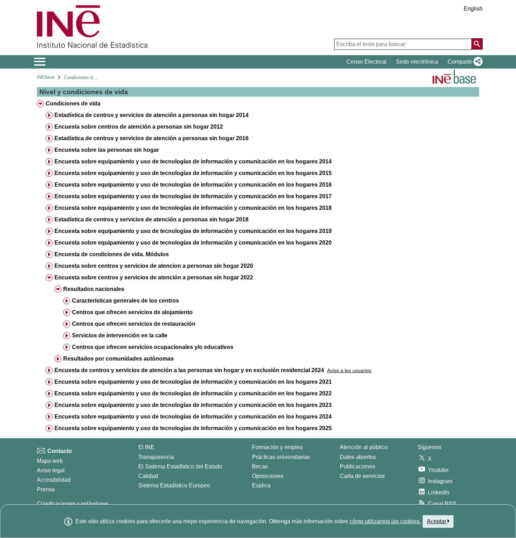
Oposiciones (267, 476)
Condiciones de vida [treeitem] (73, 103)
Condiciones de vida (84, 77)
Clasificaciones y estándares (72, 504)
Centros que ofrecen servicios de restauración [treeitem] (134, 324)
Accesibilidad (54, 480)
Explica (261, 485)
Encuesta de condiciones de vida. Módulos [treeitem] (111, 254)
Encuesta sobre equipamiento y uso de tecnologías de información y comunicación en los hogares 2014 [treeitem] (193, 161)
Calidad (148, 476)
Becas (260, 466)
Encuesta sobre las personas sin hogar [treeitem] (106, 150)
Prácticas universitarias (281, 457)
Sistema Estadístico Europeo (174, 485)
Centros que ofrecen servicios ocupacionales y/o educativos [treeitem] (152, 347)
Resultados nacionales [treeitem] (93, 289)
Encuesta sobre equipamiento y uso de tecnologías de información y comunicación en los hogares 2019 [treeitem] (193, 231)
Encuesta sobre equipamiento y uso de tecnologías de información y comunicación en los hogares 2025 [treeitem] (193, 428)
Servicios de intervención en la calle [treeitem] (119, 335)
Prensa (46, 489)
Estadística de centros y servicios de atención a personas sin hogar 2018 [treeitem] (151, 219)
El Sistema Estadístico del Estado (180, 466)
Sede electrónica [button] (417, 62)
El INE (146, 447)
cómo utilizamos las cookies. (385, 521)
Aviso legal (51, 470)
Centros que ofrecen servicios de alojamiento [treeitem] (132, 312)
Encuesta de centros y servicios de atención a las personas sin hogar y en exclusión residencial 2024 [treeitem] (189, 370)
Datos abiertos (358, 457)
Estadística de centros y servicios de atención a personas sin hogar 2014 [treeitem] (151, 115)
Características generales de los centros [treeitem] (125, 301)
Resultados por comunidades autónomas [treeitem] (118, 359)
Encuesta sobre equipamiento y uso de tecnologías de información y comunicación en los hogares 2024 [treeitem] (193, 417)
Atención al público (364, 447)
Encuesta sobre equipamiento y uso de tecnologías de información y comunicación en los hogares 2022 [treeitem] (193, 393)
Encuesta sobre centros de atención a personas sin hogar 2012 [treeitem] (138, 127)
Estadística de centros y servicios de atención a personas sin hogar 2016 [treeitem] (151, 138)
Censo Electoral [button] (366, 62)
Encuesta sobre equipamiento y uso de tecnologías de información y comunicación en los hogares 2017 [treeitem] (193, 196)
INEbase (45, 77)
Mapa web (50, 461)
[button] (464, 62)
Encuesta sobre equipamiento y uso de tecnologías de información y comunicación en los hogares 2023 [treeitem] (193, 405)
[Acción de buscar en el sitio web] (477, 44)
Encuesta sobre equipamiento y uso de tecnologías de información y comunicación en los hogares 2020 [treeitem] (193, 243)
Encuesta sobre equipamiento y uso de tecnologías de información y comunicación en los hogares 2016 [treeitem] (193, 185)
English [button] (473, 9)
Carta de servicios (362, 476)
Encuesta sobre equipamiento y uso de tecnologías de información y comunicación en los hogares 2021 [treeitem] (193, 382)
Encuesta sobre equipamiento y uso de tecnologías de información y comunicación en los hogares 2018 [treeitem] (193, 208)
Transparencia (156, 457)
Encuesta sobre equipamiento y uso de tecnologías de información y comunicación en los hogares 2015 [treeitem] (193, 173)
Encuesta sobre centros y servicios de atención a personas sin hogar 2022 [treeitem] (153, 277)
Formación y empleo (277, 447)
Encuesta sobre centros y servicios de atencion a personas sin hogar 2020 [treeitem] (153, 266)
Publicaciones (357, 466)
